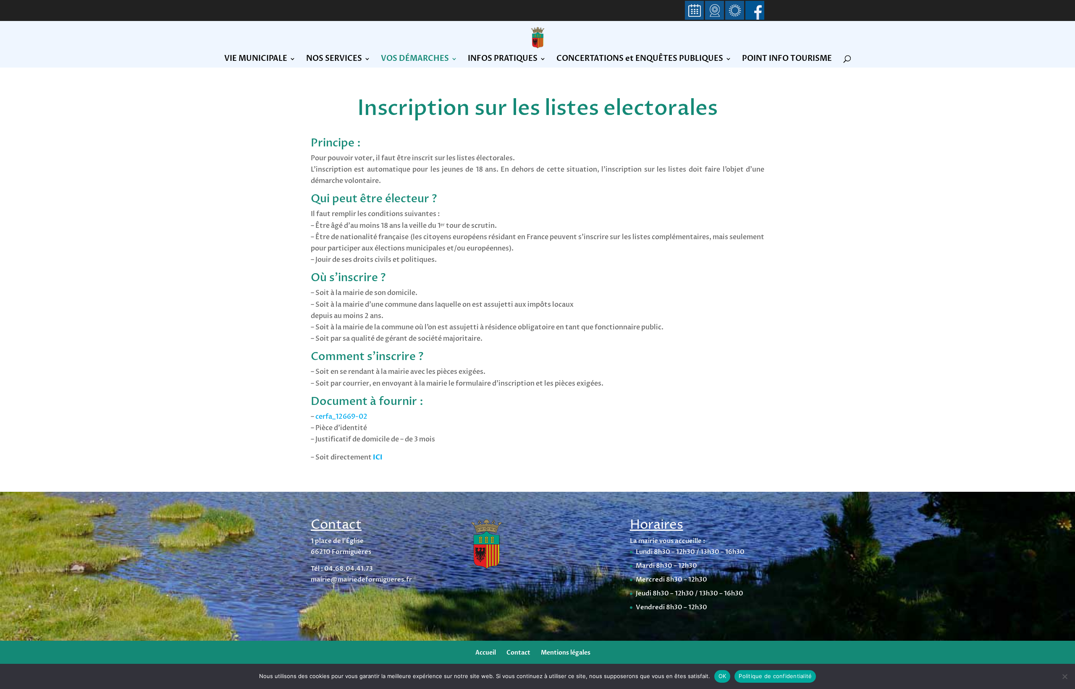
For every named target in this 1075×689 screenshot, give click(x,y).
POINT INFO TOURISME (787, 60)
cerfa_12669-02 (341, 416)
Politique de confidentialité (775, 676)
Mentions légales (565, 653)
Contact (518, 653)
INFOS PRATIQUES (503, 60)
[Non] (1064, 676)
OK (722, 676)
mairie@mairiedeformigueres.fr (361, 579)
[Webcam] (714, 11)
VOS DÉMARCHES (415, 60)
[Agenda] (694, 11)
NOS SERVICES (334, 60)
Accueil (485, 653)
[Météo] (734, 11)
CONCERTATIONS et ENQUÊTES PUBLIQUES (639, 60)
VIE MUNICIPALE (255, 60)
